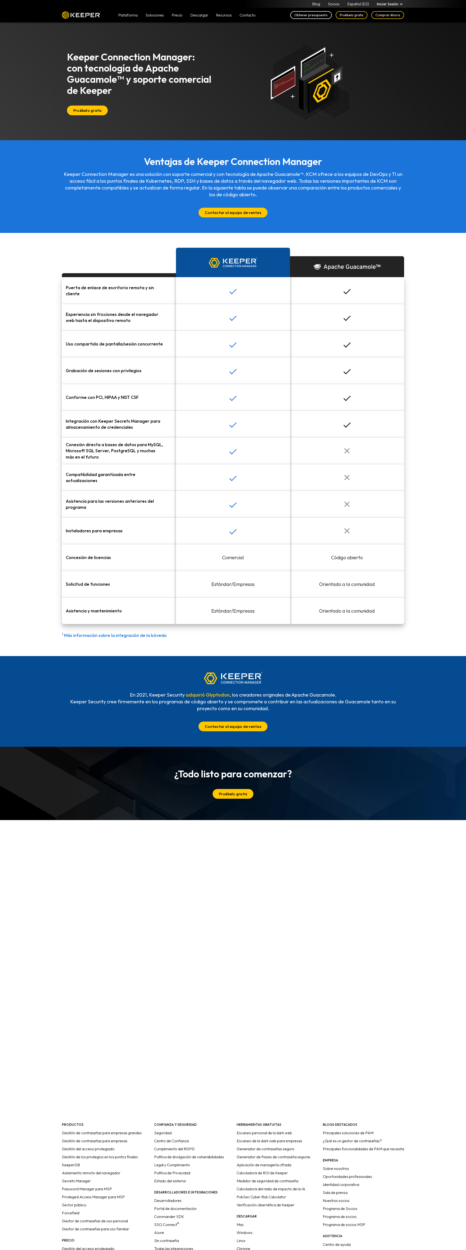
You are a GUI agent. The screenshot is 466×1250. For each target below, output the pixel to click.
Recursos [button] (224, 15)
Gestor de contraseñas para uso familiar (95, 1228)
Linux (241, 1240)
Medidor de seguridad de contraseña (267, 1180)
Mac (240, 1224)
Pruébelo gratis (351, 15)
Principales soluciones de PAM (348, 1132)
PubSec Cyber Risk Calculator (261, 1196)
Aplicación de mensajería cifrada (264, 1164)
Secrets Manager (76, 1180)
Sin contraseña (166, 1240)
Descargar (199, 15)
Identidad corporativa (341, 1184)
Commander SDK (169, 1216)
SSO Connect (166, 1224)
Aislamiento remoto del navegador (91, 1172)
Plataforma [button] (128, 15)
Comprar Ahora (387, 15)
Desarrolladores (168, 1200)
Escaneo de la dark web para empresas (269, 1140)
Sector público (74, 1204)
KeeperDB (71, 1164)
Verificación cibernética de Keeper (265, 1204)
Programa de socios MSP (344, 1224)
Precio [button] (177, 15)
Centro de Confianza (171, 1140)
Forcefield (70, 1212)
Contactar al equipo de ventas (233, 212)
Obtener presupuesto (311, 15)
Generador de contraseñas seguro (265, 1148)
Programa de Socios (340, 1208)
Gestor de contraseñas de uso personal (95, 1220)
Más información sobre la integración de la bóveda (114, 635)
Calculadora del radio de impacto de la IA (271, 1188)
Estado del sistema (170, 1180)
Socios (334, 3)
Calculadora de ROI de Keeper (262, 1172)
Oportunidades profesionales (347, 1176)
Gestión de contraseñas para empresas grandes (102, 1132)
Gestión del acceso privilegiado (88, 1148)
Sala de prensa (335, 1192)
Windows (244, 1232)
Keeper (81, 15)
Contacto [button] (248, 15)
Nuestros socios (336, 1200)
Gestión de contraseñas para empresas (94, 1140)
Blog (316, 3)
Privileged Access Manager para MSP (93, 1196)
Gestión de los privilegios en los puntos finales (100, 1156)
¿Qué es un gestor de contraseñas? (352, 1140)
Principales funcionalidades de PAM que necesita (363, 1148)
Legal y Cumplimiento (172, 1164)
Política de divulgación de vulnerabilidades (189, 1156)
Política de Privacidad (172, 1172)
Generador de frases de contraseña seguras (273, 1156)
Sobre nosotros (336, 1168)
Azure (159, 1232)
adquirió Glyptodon (208, 695)
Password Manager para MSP (87, 1188)
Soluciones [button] (154, 15)
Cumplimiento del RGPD (174, 1148)
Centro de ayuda (337, 1244)
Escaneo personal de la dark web (264, 1132)
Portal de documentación (175, 1208)
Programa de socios (340, 1216)
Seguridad (163, 1132)
